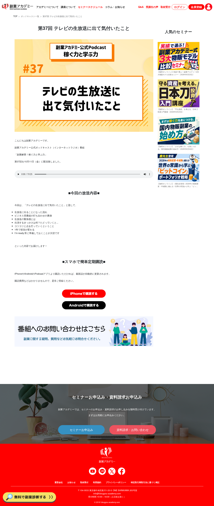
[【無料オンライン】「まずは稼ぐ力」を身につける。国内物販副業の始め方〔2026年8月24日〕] (178, 143)
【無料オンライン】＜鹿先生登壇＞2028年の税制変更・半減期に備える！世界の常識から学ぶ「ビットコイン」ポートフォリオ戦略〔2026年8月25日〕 (178, 185)
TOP (15, 16)
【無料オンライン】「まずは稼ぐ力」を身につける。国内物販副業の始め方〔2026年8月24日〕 (177, 147)
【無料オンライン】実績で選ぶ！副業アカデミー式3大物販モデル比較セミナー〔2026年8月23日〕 (178, 73)
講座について (68, 7)
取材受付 (165, 7)
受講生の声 (152, 7)
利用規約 (97, 482)
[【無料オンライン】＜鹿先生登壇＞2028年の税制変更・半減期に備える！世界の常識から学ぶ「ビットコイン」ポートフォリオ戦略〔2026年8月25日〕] (178, 180)
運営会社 (59, 482)
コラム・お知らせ (115, 7)
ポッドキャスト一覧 (30, 16)
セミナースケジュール (90, 7)
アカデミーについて (47, 7)
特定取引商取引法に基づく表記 (145, 482)
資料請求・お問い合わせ (133, 430)
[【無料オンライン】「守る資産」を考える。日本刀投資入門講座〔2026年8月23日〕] (178, 106)
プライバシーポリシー (116, 482)
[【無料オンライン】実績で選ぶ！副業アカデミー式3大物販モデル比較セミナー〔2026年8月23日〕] (178, 68)
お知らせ (71, 482)
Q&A (141, 7)
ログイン (179, 7)
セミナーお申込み (81, 430)
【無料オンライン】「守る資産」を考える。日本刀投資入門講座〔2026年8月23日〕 (178, 110)
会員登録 (196, 7)
